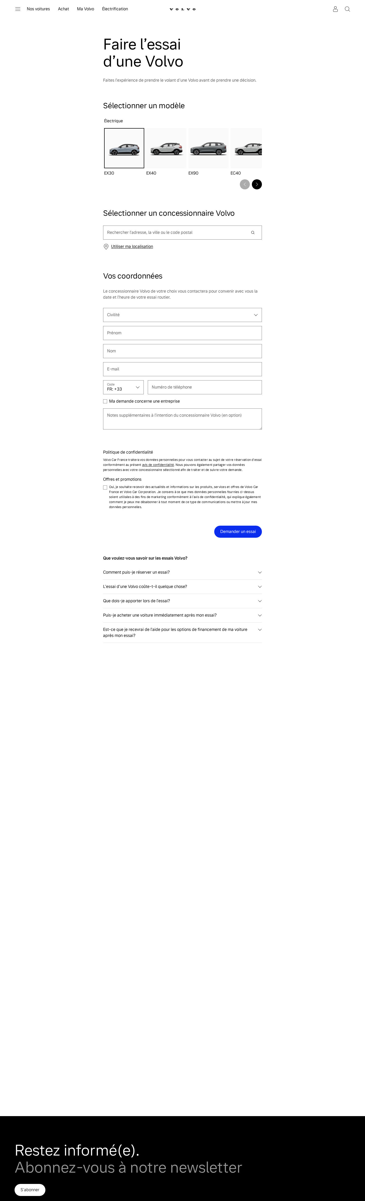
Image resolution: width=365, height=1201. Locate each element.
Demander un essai (238, 531)
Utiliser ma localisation (132, 246)
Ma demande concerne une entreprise (144, 401)
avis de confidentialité (158, 465)
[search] (175, 233)
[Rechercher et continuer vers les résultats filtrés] (253, 233)
